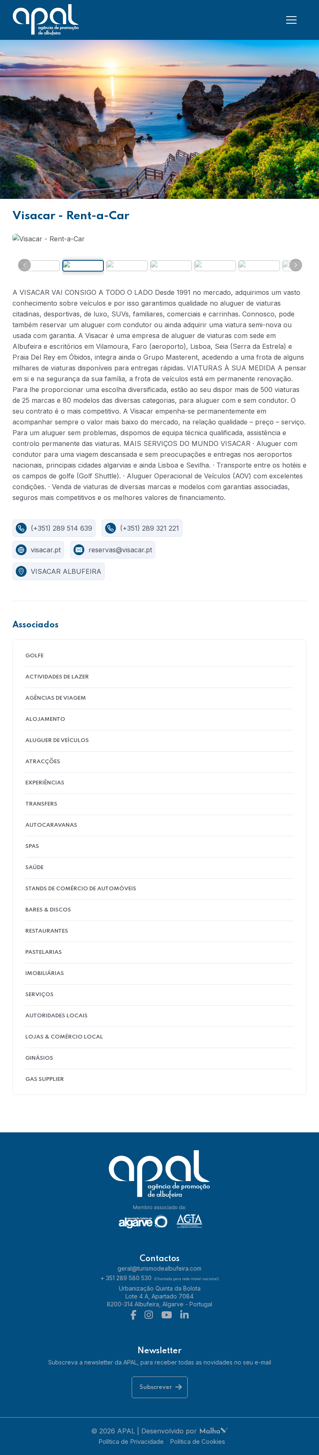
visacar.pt (46, 550)
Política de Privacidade (131, 1441)
